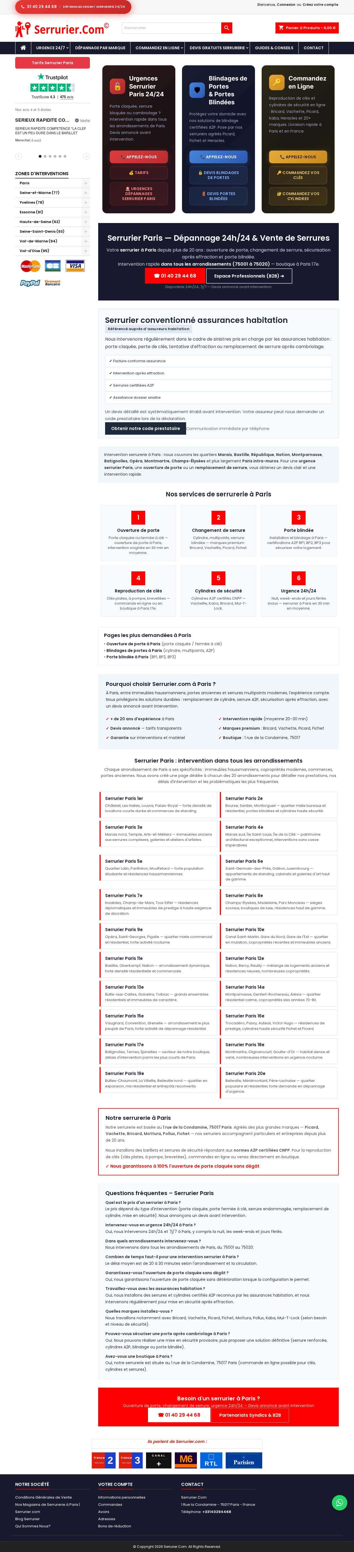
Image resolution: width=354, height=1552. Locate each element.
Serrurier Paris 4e (244, 827)
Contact (314, 48)
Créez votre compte (320, 4)
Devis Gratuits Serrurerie (217, 48)
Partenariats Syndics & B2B (250, 1415)
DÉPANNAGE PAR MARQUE (100, 48)
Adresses (106, 1519)
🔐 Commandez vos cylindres (298, 196)
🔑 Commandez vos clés (298, 175)
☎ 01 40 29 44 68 (175, 275)
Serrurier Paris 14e (245, 987)
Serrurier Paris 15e (124, 1016)
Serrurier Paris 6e (244, 861)
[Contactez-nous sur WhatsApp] (339, 1502)
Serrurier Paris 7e (123, 895)
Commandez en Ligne (157, 48)
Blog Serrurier (27, 1519)
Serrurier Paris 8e (244, 895)
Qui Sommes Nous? (33, 1526)
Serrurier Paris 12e (244, 959)
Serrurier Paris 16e (244, 1016)
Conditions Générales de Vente (43, 1497)
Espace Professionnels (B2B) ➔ (249, 276)
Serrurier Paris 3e (123, 827)
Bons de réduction (114, 1526)
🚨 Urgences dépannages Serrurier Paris (139, 193)
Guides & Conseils (274, 48)
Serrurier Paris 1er (124, 798)
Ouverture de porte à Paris (133, 644)
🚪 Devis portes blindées (218, 196)
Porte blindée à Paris (127, 657)
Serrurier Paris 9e (124, 930)
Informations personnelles (121, 1497)
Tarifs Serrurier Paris (52, 63)
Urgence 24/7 (50, 48)
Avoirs (103, 1511)
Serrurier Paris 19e (124, 1074)
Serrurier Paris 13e (124, 987)
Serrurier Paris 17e (124, 1045)
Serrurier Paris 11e (124, 959)
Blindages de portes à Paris (134, 650)
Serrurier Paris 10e (244, 930)
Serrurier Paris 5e (123, 861)
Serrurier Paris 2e (244, 798)
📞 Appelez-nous (139, 157)
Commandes (110, 1504)
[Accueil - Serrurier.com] (23, 48)
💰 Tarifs (139, 172)
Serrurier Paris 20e (245, 1074)
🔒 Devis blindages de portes (218, 175)
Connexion (286, 4)
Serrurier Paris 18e (244, 1045)
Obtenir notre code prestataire (145, 428)
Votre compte (115, 1484)
